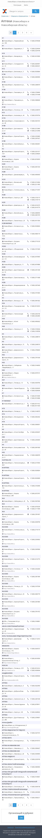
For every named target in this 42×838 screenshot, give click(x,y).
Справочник (5, 16)
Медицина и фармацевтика (19, 16)
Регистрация (17, 5)
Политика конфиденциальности (25, 827)
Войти (26, 5)
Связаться (10, 827)
